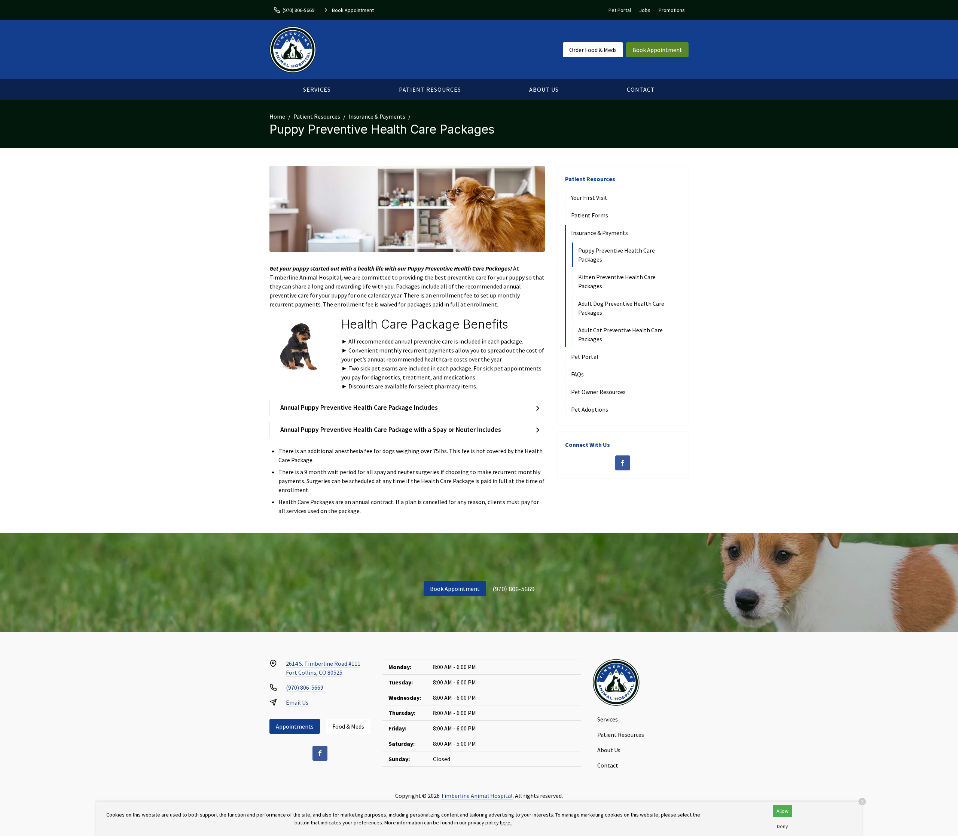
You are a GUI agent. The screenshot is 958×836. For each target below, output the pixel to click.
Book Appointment (657, 50)
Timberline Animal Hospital (477, 795)
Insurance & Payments (376, 116)
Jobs (644, 10)
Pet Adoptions (589, 409)
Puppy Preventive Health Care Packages (616, 255)
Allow (782, 811)
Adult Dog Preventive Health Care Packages (621, 308)
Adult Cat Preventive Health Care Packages (620, 334)
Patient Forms (589, 215)
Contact (641, 89)
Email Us (297, 702)
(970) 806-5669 (513, 589)
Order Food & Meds (593, 50)
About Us (544, 89)
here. (506, 822)
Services (317, 89)
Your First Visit (589, 197)
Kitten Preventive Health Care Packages (617, 281)
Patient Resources (430, 89)
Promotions (672, 10)
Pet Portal (619, 10)
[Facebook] (622, 462)
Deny (782, 826)
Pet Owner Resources (598, 392)
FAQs (577, 374)
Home (277, 116)
